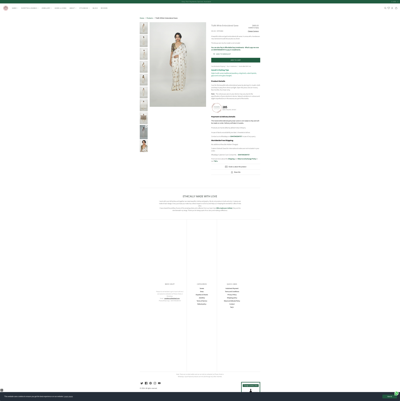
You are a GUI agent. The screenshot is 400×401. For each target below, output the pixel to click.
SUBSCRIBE (200, 219)
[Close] (234, 176)
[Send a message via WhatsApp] (396, 393)
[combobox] (171, 200)
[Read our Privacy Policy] (232, 210)
